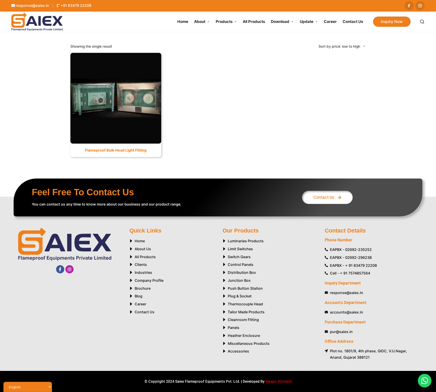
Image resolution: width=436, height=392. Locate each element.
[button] (392, 22)
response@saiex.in (32, 5)
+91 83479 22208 (75, 5)
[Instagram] (69, 269)
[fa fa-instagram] (420, 5)
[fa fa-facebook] (409, 5)
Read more (116, 143)
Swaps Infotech (278, 381)
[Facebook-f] (60, 269)
